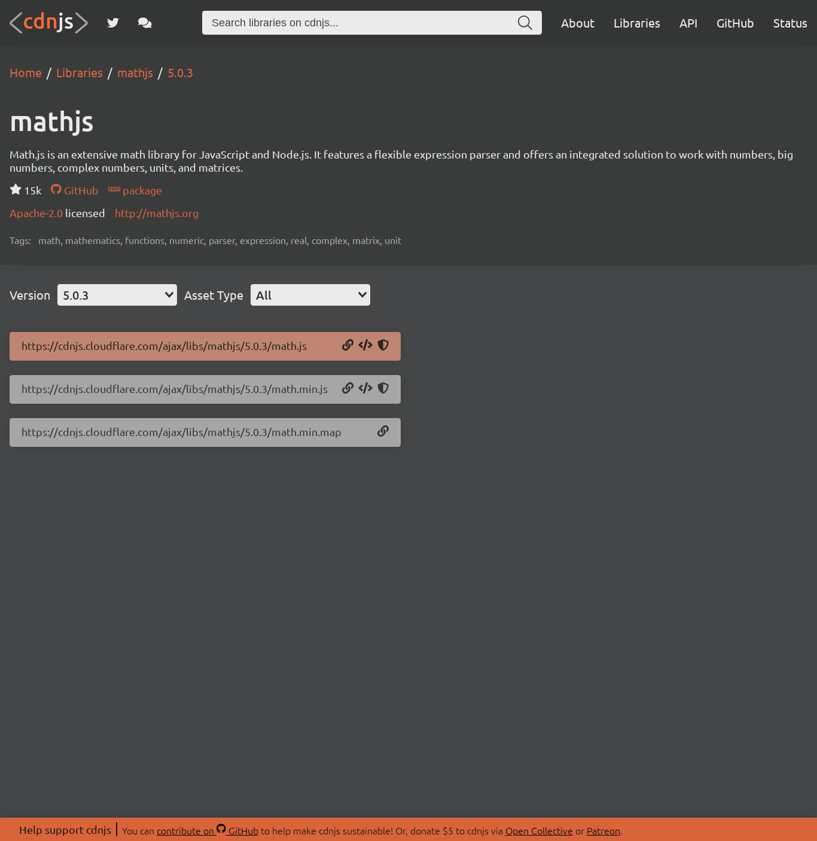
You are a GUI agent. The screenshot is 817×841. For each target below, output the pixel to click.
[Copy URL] (347, 345)
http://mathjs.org (157, 212)
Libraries (637, 22)
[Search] (525, 23)
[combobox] (117, 295)
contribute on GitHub (207, 830)
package (141, 190)
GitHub (735, 22)
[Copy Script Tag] (365, 345)
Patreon (603, 830)
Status (790, 22)
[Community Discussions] (145, 22)
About (578, 22)
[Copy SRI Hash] (383, 345)
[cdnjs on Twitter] (113, 22)
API (688, 22)
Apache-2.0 (37, 212)
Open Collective (539, 830)
